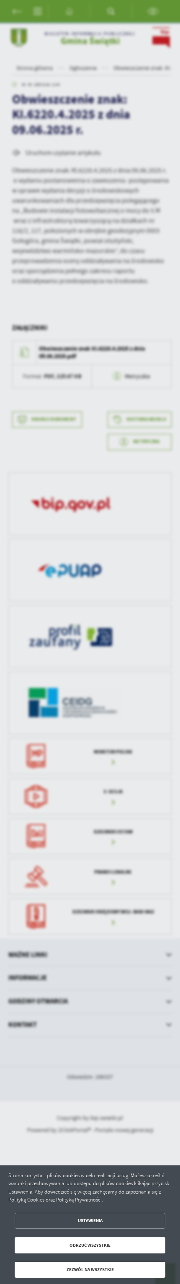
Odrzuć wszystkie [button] (90, 1245)
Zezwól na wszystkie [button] (90, 1269)
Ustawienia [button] (90, 1220)
